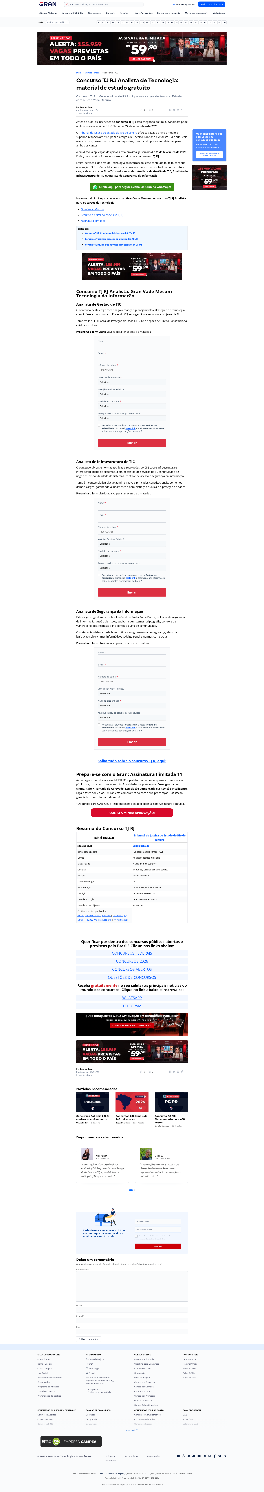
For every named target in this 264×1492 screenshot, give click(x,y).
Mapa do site (153, 1456)
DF (127, 22)
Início (78, 73)
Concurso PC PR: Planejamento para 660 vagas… (170, 1119)
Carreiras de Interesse (110, 377)
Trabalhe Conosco (46, 1391)
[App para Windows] (178, 1456)
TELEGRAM (132, 1005)
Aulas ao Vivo (189, 1368)
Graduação (139, 1373)
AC (99, 22)
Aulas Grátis (189, 1373)
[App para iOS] (188, 1456)
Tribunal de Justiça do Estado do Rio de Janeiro (108, 132)
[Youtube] (199, 1456)
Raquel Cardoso (123, 1122)
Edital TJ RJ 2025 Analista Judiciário (94, 919)
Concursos (93, 13)
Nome (102, 341)
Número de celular (108, 365)
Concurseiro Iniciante (168, 13)
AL (103, 22)
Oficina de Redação (143, 1400)
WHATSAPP (132, 997)
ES (132, 22)
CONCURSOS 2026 (132, 961)
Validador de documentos (49, 1377)
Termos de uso (132, 1456)
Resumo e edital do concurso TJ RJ (102, 215)
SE (215, 22)
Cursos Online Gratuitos (146, 1405)
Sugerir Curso (189, 1377)
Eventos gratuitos (186, 4)
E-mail (102, 353)
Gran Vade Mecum (92, 209)
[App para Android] (193, 1456)
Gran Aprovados (143, 13)
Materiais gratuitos (195, 13)
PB (168, 22)
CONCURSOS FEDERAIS (132, 953)
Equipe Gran (86, 107)
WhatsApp (93, 1368)
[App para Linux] (183, 1456)
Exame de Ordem (142, 1368)
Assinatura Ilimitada (211, 4)
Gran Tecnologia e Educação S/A (112, 1474)
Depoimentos (189, 1359)
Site (78, 1327)
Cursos (109, 13)
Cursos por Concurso (144, 1382)
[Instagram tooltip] (204, 1456)
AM (108, 22)
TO (224, 22)
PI (177, 22)
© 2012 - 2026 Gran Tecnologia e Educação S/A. (64, 1456)
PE (172, 22)
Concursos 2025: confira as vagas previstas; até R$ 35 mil (113, 244)
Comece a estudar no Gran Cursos (131, 1025)
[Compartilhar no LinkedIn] (177, 110)
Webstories (219, 13)
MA (142, 22)
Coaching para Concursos (146, 1364)
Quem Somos (44, 1359)
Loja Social (42, 1373)
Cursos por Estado (143, 1391)
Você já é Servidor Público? (111, 389)
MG (147, 22)
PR (181, 22)
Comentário (82, 1269)
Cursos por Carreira (144, 1387)
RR (201, 22)
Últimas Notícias (48, 13)
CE (123, 22)
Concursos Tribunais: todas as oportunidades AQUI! (111, 238)
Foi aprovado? (100, 1390)
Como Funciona (45, 1364)
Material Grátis (190, 1364)
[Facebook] (214, 1456)
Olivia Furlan (82, 1122)
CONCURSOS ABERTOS (132, 969)
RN (191, 22)
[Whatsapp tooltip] (209, 1456)
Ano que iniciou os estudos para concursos (119, 413)
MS (153, 22)
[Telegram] (225, 1456)
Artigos (124, 13)
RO (196, 22)
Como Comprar (45, 1368)
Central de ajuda (96, 1359)
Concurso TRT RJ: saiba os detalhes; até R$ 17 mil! (110, 233)
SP (219, 22)
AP (113, 22)
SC (210, 22)
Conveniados (43, 1382)
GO (137, 22)
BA (118, 22)
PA (163, 22)
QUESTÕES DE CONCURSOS (132, 977)
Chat (90, 1364)
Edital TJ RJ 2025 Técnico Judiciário (94, 915)
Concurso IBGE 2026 (73, 13)
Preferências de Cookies (49, 1396)
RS (205, 22)
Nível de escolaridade (109, 401)
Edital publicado (141, 845)
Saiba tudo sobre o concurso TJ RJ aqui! (132, 760)
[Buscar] (67, 5)
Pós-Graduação (142, 1377)
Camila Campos (162, 1126)
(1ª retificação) (120, 915)
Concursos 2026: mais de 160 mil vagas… (131, 1118)
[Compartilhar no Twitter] (173, 110)
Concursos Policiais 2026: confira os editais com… (92, 1118)
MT (158, 22)
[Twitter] (219, 1456)
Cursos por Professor (144, 1396)
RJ (186, 22)
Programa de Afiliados (48, 1387)
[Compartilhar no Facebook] (170, 110)
